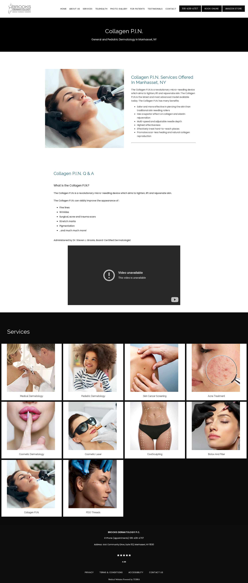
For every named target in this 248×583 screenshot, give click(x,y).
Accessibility (135, 572)
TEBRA (136, 579)
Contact (170, 8)
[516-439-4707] (190, 11)
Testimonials (155, 8)
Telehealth (101, 8)
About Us (74, 8)
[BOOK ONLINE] (211, 11)
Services (87, 8)
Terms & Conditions (111, 572)
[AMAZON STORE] (233, 11)
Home (63, 8)
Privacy (89, 572)
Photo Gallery (118, 8)
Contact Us (156, 572)
